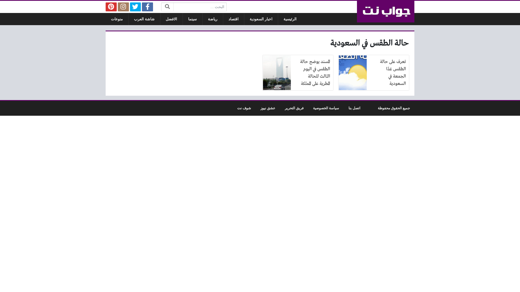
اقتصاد (234, 19)
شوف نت (244, 108)
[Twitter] (135, 6)
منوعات (117, 19)
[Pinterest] (111, 6)
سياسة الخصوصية (326, 108)
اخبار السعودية (261, 19)
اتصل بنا (354, 108)
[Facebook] (147, 6)
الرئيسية (290, 19)
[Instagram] (123, 6)
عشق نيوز (268, 108)
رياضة (212, 19)
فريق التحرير (294, 108)
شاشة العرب (144, 19)
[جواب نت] (385, 11)
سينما (192, 19)
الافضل (171, 19)
